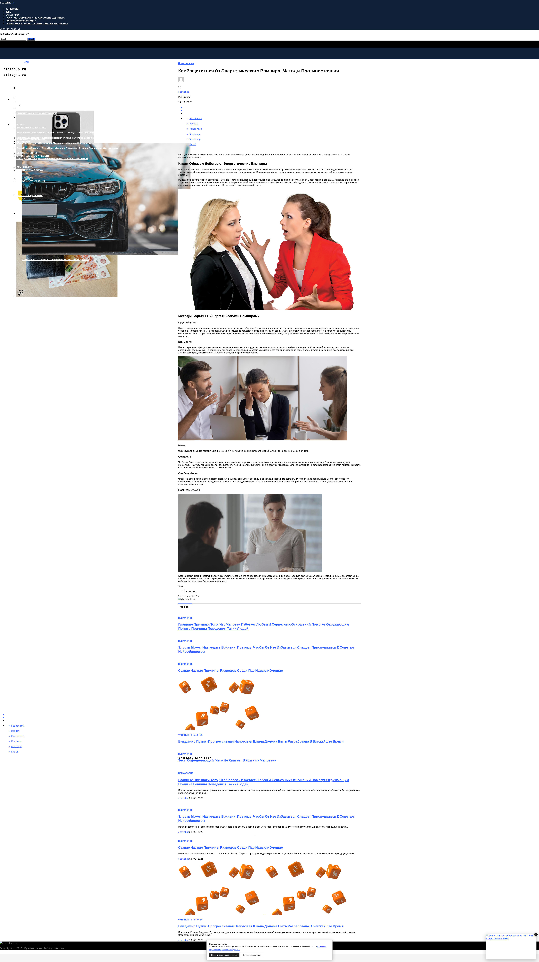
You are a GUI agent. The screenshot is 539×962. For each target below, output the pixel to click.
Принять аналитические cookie (224, 955)
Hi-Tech (15, 73)
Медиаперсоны (26, 153)
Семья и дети (24, 167)
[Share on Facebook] (272, 107)
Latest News (13, 14)
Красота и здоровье (29, 195)
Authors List (13, 8)
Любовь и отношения (30, 181)
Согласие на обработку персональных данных (37, 23)
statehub (183, 91)
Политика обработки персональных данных (35, 17)
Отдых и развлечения (30, 138)
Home (8, 11)
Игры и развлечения (29, 88)
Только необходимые (252, 955)
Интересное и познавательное (36, 113)
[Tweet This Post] (272, 110)
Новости (16, 99)
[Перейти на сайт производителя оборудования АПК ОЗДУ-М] (511, 946)
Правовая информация (21, 20)
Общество (17, 124)
